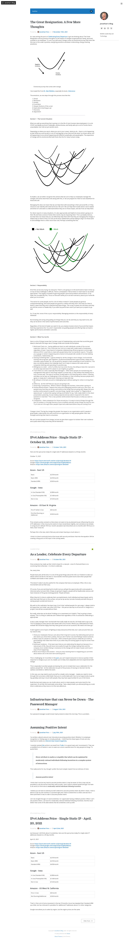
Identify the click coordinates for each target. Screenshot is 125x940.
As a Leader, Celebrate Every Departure (58, 554)
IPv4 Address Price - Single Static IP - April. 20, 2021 (61, 821)
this (43, 745)
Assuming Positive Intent (48, 727)
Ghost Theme (58, 936)
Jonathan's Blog (59, 930)
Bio (82, 3)
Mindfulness (97, 3)
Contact (88, 3)
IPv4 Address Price (37, 432)
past (57, 658)
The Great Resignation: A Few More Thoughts (55, 24)
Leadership (107, 3)
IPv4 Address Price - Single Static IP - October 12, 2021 (56, 440)
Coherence (71, 91)
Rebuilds (115, 3)
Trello (62, 745)
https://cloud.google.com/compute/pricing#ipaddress (53, 462)
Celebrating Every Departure (57, 37)
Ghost (68, 933)
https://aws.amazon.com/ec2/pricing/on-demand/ (52, 464)
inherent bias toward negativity (56, 741)
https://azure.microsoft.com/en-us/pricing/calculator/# (53, 461)
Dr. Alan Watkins (49, 91)
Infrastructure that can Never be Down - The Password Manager (62, 702)
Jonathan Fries (44, 32)
